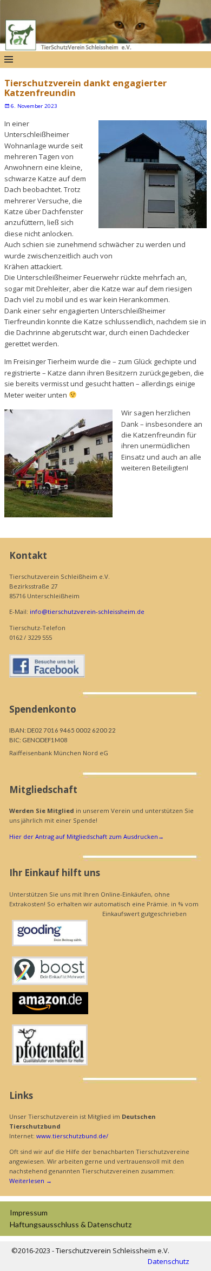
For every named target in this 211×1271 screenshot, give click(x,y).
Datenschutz (168, 1261)
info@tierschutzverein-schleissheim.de (87, 611)
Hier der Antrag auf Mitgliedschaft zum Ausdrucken (86, 836)
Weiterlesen (30, 1181)
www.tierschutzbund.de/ (72, 1136)
